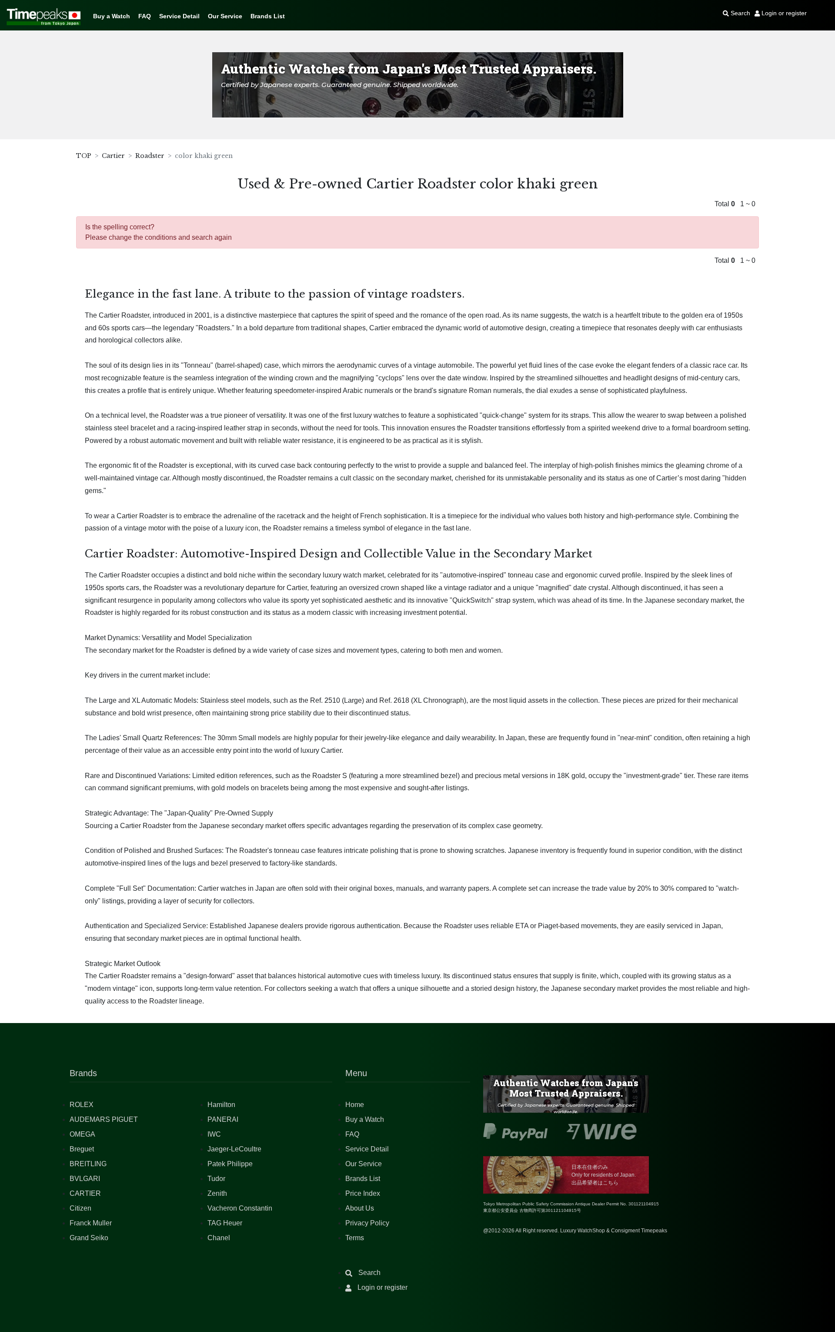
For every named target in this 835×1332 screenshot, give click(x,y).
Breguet (82, 1149)
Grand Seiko (89, 1237)
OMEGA (82, 1134)
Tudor (216, 1178)
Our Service (225, 16)
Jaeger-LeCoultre (234, 1149)
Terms (354, 1237)
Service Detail (179, 16)
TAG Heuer (224, 1223)
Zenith (217, 1193)
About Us (359, 1208)
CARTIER (85, 1193)
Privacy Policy (367, 1223)
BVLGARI (85, 1178)
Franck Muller (91, 1223)
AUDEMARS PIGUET (104, 1119)
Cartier (113, 156)
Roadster (149, 156)
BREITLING (88, 1164)
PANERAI (222, 1119)
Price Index (362, 1193)
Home (354, 1104)
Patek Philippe (230, 1164)
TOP (83, 156)
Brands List (267, 16)
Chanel (218, 1237)
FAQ (144, 16)
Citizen (80, 1208)
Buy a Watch (111, 16)
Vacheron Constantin (239, 1208)
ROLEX (82, 1104)
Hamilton (221, 1104)
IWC (214, 1134)
